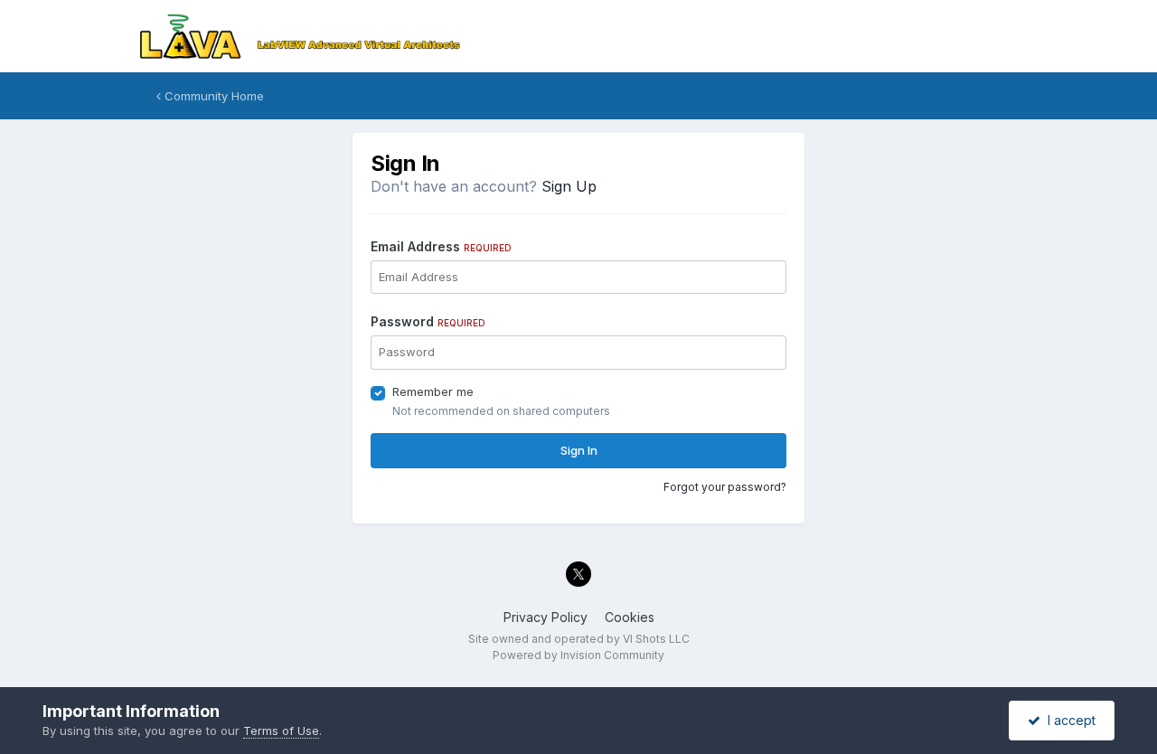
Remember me (433, 391)
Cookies (629, 617)
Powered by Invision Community (578, 655)
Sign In (578, 450)
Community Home (212, 96)
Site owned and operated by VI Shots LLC (579, 639)
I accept (1068, 720)
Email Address (441, 246)
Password (428, 321)
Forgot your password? (724, 487)
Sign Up (569, 186)
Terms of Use (281, 730)
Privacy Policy (545, 617)
